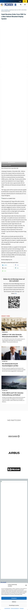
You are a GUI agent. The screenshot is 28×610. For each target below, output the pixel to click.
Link (16, 293)
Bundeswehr (5, 332)
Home (2, 9)
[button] (26, 585)
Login (20, 1)
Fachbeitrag (6, 9)
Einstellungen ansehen (14, 605)
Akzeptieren (14, 598)
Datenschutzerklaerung (15, 608)
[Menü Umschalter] (25, 4)
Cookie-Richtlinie (7, 608)
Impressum (22, 608)
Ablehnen (14, 601)
